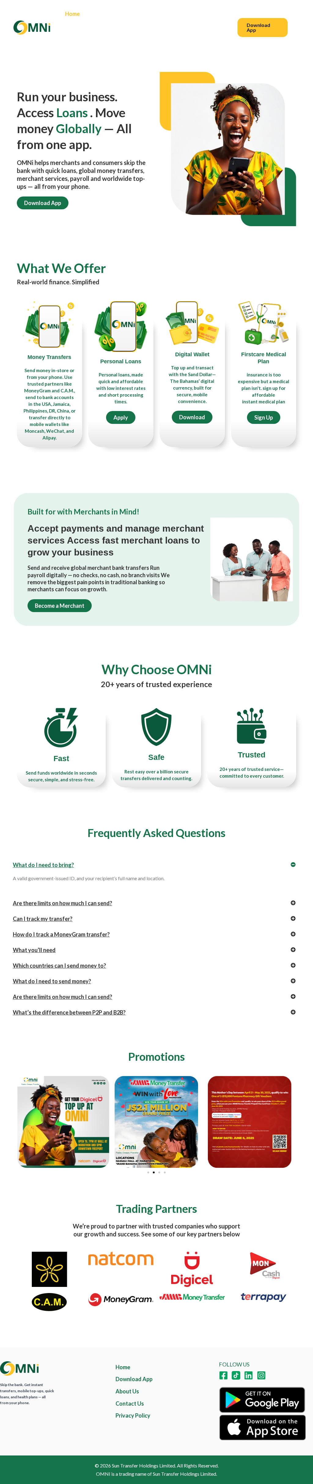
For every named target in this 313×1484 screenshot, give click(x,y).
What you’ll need (34, 950)
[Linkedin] (248, 1375)
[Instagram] (261, 1375)
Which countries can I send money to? (59, 965)
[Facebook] (223, 1375)
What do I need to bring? (43, 865)
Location (102, 13)
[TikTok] (236, 1375)
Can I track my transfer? (42, 918)
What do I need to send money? (52, 981)
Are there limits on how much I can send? (62, 903)
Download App (134, 1379)
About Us (135, 13)
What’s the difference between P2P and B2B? (69, 1012)
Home (72, 13)
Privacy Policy (82, 41)
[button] (263, 27)
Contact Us (172, 13)
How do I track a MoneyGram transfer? (61, 934)
